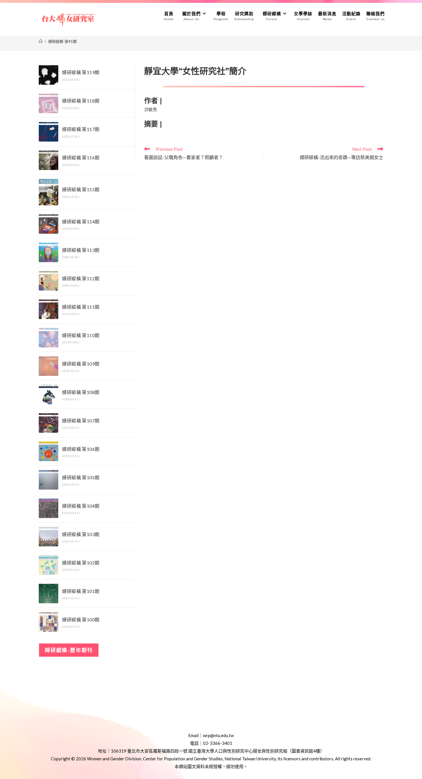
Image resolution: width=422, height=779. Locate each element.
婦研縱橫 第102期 (80, 562)
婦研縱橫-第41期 (62, 41)
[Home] (40, 41)
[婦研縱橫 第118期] (48, 103)
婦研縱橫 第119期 (80, 72)
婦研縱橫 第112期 (80, 278)
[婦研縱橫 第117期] (48, 132)
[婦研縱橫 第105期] (48, 480)
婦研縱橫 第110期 (80, 335)
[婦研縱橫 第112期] (48, 281)
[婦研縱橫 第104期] (48, 508)
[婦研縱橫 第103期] (48, 536)
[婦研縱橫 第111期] (48, 309)
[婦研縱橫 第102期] (48, 565)
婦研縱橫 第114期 (80, 221)
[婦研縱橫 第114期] (48, 224)
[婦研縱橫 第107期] (48, 423)
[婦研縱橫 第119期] (48, 75)
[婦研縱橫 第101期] (48, 593)
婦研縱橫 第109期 (80, 363)
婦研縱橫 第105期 (80, 477)
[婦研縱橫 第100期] (48, 622)
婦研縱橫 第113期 (80, 250)
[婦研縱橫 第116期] (48, 160)
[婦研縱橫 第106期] (48, 451)
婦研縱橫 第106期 (80, 449)
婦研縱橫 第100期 (80, 619)
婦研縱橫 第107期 (80, 420)
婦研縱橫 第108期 (80, 392)
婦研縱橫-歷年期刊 (69, 650)
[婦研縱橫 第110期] (48, 337)
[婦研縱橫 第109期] (48, 366)
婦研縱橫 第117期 (80, 129)
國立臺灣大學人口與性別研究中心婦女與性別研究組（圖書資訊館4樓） (256, 750)
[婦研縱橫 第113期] (48, 252)
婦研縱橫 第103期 (80, 534)
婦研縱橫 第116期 (80, 157)
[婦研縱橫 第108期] (48, 394)
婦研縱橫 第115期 (80, 189)
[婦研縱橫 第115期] (48, 192)
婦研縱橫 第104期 (80, 506)
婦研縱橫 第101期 (80, 591)
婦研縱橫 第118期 (80, 100)
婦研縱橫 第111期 (80, 307)
